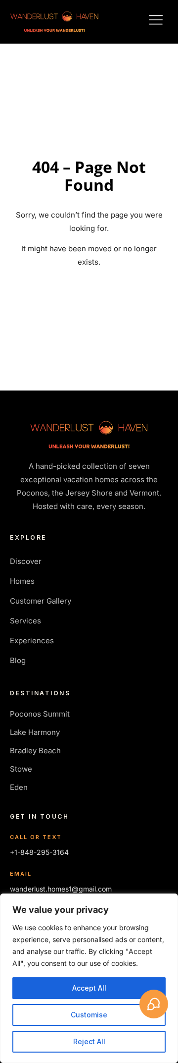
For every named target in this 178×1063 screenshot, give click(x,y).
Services (25, 620)
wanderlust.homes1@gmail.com (61, 889)
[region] (89, 978)
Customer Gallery (40, 601)
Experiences (32, 640)
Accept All (89, 988)
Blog (18, 660)
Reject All (89, 1041)
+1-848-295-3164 (39, 852)
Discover (26, 561)
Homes (22, 581)
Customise (89, 1014)
